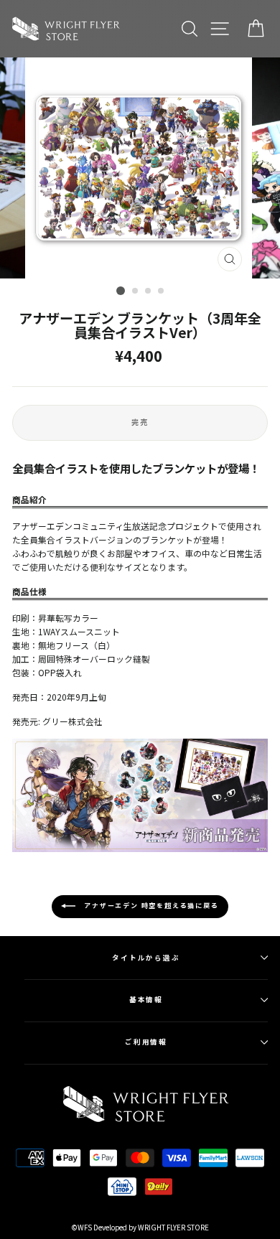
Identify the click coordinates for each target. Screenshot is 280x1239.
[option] (140, 168)
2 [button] (135, 291)
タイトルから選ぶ (146, 958)
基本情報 (146, 999)
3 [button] (148, 291)
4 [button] (161, 291)
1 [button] (120, 290)
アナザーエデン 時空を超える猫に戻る (149, 905)
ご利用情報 (146, 1042)
